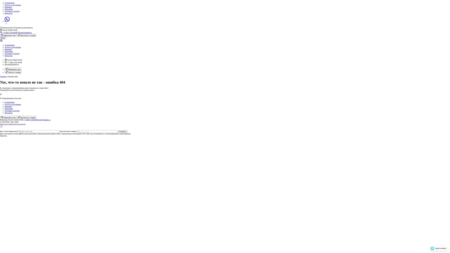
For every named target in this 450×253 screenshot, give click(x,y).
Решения (8, 7)
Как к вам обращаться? (9, 131)
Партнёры (9, 9)
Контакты (9, 13)
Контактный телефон (68, 131)
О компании (10, 3)
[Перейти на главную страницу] (1, 28)
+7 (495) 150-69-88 (31, 120)
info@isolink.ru (44, 120)
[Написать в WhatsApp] (7, 21)
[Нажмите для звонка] (1, 41)
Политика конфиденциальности (13, 124)
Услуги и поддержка (13, 5)
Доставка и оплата (12, 11)
